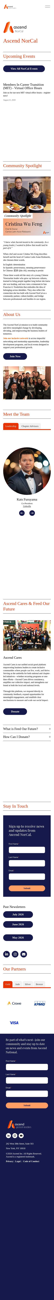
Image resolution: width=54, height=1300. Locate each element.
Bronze (39, 984)
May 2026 (18, 937)
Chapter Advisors (29, 426)
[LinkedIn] (8, 1135)
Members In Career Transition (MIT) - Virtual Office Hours (23, 86)
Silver (28, 984)
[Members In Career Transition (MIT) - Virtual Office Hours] (27, 80)
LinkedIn (27, 506)
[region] (27, 481)
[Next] (32, 513)
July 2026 (18, 914)
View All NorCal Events (24, 68)
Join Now (15, 356)
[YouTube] (21, 1135)
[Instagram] (14, 1135)
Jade (17, 984)
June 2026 (18, 924)
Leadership (10, 426)
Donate (15, 711)
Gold (7, 984)
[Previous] (22, 513)
